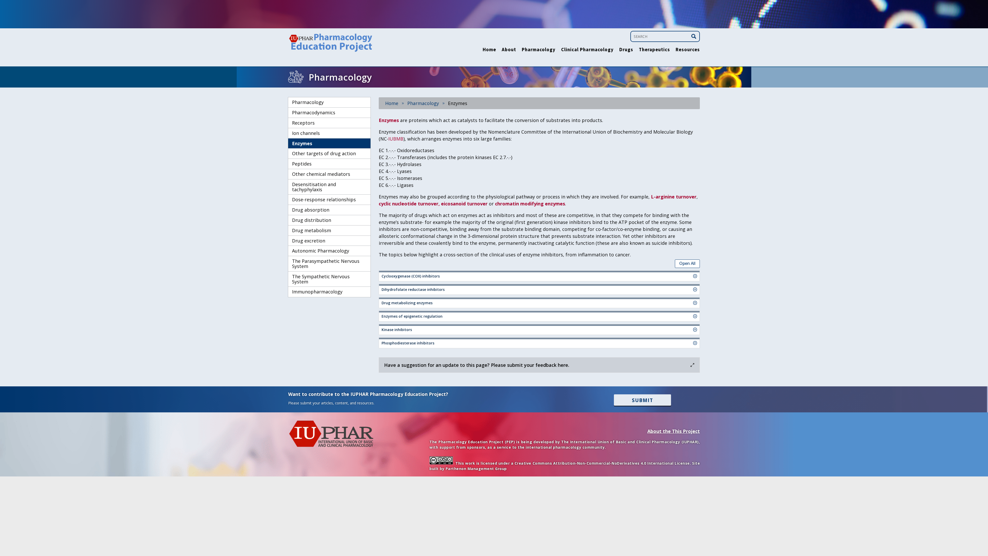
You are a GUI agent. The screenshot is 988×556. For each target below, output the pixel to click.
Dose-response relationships (324, 199)
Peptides (302, 164)
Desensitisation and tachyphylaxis (314, 187)
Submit (642, 400)
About (509, 50)
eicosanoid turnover (464, 204)
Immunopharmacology (317, 292)
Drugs (626, 50)
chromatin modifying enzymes (530, 204)
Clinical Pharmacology (587, 50)
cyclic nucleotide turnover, (409, 204)
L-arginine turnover (673, 197)
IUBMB (395, 139)
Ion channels (306, 133)
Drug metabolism (311, 230)
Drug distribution (311, 220)
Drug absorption (310, 210)
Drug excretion (308, 241)
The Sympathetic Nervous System (321, 279)
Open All (687, 263)
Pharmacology (538, 50)
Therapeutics (654, 50)
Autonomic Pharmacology (320, 251)
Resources (688, 50)
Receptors (303, 123)
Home (489, 50)
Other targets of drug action (324, 153)
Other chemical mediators (321, 174)
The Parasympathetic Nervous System (325, 263)
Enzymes (302, 143)
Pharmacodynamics (313, 112)
